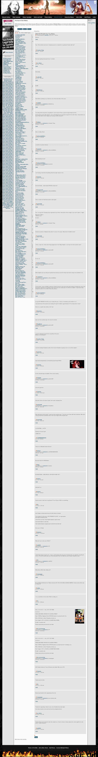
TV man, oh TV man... (20, 188)
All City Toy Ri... (7, 72)
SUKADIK (17, 223)
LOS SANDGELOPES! (20, 220)
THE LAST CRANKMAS (20, 272)
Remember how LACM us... (21, 97)
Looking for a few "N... (20, 182)
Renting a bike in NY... (20, 98)
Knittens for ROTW (19, 238)
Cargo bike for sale (19, 212)
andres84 (39, 77)
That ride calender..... (20, 170)
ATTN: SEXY (18, 69)
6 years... (17, 179)
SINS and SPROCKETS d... (21, 288)
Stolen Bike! (18, 142)
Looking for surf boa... (20, 236)
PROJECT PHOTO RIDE (20, 166)
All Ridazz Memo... (7, 73)
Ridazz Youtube (18, 61)
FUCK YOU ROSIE (19, 184)
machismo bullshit (19, 231)
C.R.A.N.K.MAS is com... (21, 43)
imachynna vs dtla (19, 262)
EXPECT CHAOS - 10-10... (21, 264)
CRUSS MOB (18, 151)
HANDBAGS (18, 224)
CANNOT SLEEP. (19, 108)
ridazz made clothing (20, 47)
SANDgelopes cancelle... (21, 83)
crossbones (40, 276)
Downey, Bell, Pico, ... (20, 278)
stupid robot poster (19, 226)
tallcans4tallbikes (41, 136)
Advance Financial (19, 198)
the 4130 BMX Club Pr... (20, 291)
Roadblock (39, 324)
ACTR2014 (17, 249)
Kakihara (39, 532)
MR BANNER (18, 112)
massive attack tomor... (20, 261)
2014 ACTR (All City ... (20, 240)
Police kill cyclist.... (20, 138)
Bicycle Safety (6, 17)
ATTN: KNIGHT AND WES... (21, 233)
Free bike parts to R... (20, 60)
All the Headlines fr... (20, 102)
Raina (16, 191)
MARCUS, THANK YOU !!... (21, 260)
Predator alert (18, 104)
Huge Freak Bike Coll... (20, 86)
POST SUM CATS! (19, 114)
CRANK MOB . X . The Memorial (8, 202)
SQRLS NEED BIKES (20, 225)
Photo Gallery (48, 17)
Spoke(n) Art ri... (7, 69)
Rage (38, 464)
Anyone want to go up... (20, 62)
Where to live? (18, 169)
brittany (39, 122)
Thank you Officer (19, 127)
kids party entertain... (20, 51)
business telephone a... (20, 131)
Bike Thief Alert (18, 250)
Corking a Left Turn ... (20, 183)
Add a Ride (79, 17)
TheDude (39, 176)
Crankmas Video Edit (20, 271)
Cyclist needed (18, 206)
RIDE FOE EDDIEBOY (20, 276)
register (9, 23)
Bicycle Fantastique (20, 287)
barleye (47, 35)
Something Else (7, 78)
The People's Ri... (7, 59)
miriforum (17, 187)
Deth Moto (17, 76)
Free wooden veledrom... (21, 145)
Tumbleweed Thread (20, 150)
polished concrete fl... (20, 48)
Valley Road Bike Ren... (20, 42)
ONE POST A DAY (19, 267)
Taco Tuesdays (6, 111)
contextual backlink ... (20, 189)
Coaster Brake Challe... (20, 57)
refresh (29, 29)
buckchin (39, 149)
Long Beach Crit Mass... (20, 88)
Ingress (17, 227)
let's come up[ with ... (20, 50)
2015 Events (18, 234)
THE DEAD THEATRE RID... (21, 141)
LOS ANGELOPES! (19, 41)
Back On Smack (19, 196)
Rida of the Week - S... (20, 204)
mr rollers (39, 63)
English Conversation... (20, 289)
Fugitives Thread (19, 124)
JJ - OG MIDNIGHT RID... (21, 253)
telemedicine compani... (21, 54)
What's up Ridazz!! (19, 211)
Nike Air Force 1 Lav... (20, 205)
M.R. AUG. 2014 (19, 286)
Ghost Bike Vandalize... (20, 117)
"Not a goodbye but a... (20, 52)
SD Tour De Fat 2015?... (20, 190)
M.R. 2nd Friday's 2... (20, 254)
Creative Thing (40, 50)
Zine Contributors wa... (20, 228)
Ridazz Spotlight (27, 17)
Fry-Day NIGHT (9, 106)
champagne (39, 574)
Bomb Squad (18, 202)
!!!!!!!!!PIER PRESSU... (20, 39)
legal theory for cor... (20, 139)
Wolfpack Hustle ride (20, 266)
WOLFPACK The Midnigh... (21, 168)
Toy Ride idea (6, 70)
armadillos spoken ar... (20, 72)
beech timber (18, 79)
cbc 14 (16, 158)
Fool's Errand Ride (19, 193)
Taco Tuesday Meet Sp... (21, 222)
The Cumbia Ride (19, 296)
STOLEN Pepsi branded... (21, 219)
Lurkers (17, 265)
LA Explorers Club (19, 140)
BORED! (17, 44)
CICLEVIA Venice (19, 146)
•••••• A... (17, 38)
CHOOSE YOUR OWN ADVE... (22, 68)
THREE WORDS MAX (8, 61)
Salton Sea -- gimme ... (20, 259)
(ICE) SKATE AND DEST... (21, 119)
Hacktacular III (18, 105)
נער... (16, 173)
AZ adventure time (19, 197)
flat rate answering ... (20, 149)
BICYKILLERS (18, 161)
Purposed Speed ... (7, 66)
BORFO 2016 (18, 40)
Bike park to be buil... (20, 126)
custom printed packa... (20, 91)
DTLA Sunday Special (20, 59)
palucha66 (39, 203)
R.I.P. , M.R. (6, 65)
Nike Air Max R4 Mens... (20, 293)
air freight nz (18, 70)
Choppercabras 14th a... (21, 247)
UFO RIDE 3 (18, 103)
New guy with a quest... (20, 177)
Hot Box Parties (6, 108)
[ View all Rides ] (91, 23)
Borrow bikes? (18, 201)
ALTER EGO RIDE (19, 256)
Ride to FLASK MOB (19, 113)
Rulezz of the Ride (33, 747)
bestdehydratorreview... (20, 120)
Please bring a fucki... (20, 244)
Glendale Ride (18, 90)
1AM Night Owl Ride (19, 171)
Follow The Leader (19, 203)
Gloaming (17, 37)
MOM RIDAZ (6, 62)
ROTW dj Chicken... (7, 58)
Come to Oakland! (19, 74)
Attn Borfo (17, 165)
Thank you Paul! (19, 123)
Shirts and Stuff (38, 17)
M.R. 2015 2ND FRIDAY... (21, 128)
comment (45, 103)
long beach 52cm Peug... (21, 148)
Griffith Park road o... (20, 194)
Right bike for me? (19, 207)
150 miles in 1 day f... (20, 218)
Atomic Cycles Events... (21, 100)
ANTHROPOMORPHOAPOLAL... (22, 122)
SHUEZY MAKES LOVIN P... (21, 216)
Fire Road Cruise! (19, 45)
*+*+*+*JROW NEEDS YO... (21, 186)
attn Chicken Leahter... (20, 87)
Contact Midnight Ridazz (62, 747)
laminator (17, 144)
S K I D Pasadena (19, 273)
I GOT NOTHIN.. (18, 217)
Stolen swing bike (19, 153)
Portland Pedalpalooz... (20, 176)
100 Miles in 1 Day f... (20, 243)
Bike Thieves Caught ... (20, 143)
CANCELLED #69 (7, 68)
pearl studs (18, 111)
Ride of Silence (18, 71)
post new (20, 29)
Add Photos (87, 17)
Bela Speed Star (8, 109)
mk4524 (39, 102)
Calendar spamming (20, 85)
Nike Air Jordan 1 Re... (20, 292)
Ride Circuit (18, 84)
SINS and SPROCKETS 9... (21, 136)
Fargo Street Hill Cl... (20, 93)
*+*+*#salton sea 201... (20, 94)
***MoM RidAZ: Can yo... (20, 66)
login (6, 23)
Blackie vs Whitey (19, 106)
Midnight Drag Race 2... (20, 167)
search (25, 29)
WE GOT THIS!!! (19, 130)
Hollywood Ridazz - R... (20, 65)
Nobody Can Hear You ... (21, 160)
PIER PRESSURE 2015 (20, 116)
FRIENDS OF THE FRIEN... (21, 232)
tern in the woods (19, 192)
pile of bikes (18, 121)
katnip (38, 588)
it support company (19, 96)
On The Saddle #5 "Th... (20, 181)
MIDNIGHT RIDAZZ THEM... (21, 109)
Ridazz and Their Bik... (20, 258)
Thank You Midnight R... (20, 237)
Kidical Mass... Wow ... (20, 132)
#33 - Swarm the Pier (8, 107)
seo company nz (19, 56)
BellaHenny (39, 90)
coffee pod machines (20, 92)
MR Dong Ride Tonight (20, 49)
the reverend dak (41, 628)
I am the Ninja (18, 242)
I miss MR (17, 281)
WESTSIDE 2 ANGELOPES (21, 159)
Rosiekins (39, 311)
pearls (16, 156)
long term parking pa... (20, 89)
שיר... (16, 172)
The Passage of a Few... (21, 279)
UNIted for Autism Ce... (20, 178)
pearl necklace (18, 129)
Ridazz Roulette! (9, 52)
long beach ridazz (19, 147)
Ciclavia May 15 (19, 73)
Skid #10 (17, 283)
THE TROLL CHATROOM (20, 241)
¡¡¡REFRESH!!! (18, 78)
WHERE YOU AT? (7, 63)
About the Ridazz (69, 17)
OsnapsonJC (40, 189)
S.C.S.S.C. (17, 53)
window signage (19, 81)
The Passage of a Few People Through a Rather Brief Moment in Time (8, 81)
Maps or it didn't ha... (20, 67)
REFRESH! (5, 64)
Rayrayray (17, 63)
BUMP (16, 64)
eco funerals (18, 80)
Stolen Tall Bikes (19, 257)
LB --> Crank (18, 134)
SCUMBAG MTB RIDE (20, 34)
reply (36, 39)
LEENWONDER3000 (41, 437)
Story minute (18, 252)
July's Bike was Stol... (20, 185)
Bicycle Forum (58, 17)
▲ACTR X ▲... (18, 107)
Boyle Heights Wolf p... (20, 200)
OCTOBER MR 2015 (19, 125)
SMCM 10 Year (18, 213)
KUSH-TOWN (18, 137)
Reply (36, 737)
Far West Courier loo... (20, 274)
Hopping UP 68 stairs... (20, 154)
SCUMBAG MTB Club (20, 209)
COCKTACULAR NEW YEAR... (22, 239)
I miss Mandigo (18, 180)
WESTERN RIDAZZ (19, 162)
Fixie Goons (8, 199)
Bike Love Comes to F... (20, 118)
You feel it (17, 157)
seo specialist (18, 36)
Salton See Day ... (7, 67)
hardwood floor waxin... (20, 46)
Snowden (17, 280)
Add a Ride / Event (43, 747)
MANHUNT (17, 277)
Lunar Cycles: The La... (20, 101)
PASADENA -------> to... (20, 110)
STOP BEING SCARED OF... (21, 229)
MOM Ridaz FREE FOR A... (21, 210)
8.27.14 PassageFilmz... (21, 282)
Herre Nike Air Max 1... (20, 285)
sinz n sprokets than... (20, 263)
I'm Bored (17, 58)
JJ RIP (16, 245)
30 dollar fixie (18, 77)
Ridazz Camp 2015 (19, 152)
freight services (19, 82)
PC (37, 504)
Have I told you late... (20, 248)
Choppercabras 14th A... (21, 174)
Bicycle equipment (19, 270)
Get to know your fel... (20, 214)
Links (94, 17)
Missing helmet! (19, 199)
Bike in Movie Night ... (20, 284)
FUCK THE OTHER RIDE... (21, 246)
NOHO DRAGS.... (19, 268)
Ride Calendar (16, 17)
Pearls (16, 163)
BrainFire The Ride (19, 208)
